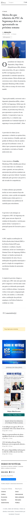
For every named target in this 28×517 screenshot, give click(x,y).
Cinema (3, 491)
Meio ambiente (19, 497)
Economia (4, 497)
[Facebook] (9, 472)
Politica (17, 502)
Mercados (18, 500)
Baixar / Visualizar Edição (14, 415)
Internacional (19, 494)
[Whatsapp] (13, 472)
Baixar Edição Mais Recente (9, 479)
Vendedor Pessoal (14, 514)
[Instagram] (11, 472)
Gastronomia (5, 502)
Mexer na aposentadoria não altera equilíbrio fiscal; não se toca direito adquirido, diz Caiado (12, 436)
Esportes (3, 500)
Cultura (3, 494)
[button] (3, 2)
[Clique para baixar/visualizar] (14, 390)
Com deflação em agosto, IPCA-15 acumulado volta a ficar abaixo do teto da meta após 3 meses (13, 428)
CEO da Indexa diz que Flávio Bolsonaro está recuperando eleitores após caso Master (13, 444)
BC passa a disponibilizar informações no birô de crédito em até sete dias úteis (13, 452)
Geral (16, 491)
